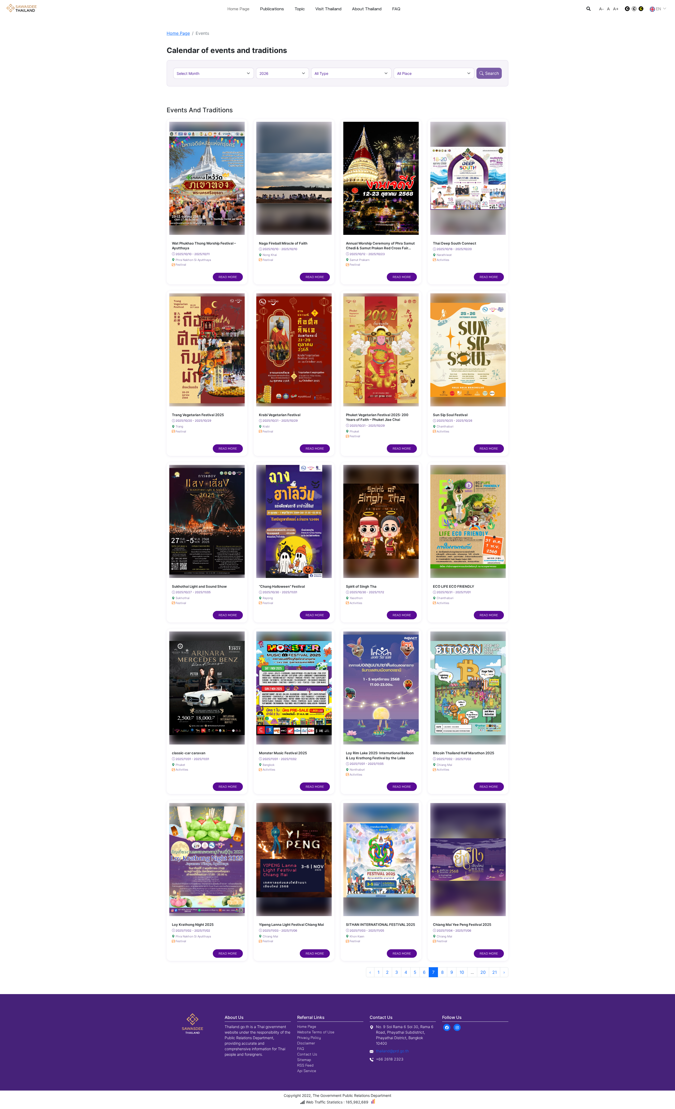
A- (601, 8)
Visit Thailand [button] (328, 8)
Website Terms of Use (315, 1032)
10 (462, 972)
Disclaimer (306, 1043)
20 (483, 972)
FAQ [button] (396, 8)
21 (494, 972)
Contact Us (307, 1054)
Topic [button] (300, 8)
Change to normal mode (634, 8)
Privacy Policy (309, 1037)
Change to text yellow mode (643, 8)
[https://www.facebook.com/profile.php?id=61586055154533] (446, 1027)
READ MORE (228, 277)
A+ (616, 8)
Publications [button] (272, 8)
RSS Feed (305, 1065)
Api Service (306, 1070)
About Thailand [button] (367, 8)
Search (492, 73)
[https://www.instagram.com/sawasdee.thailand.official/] (457, 1027)
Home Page (238, 8)
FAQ (300, 1048)
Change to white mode (626, 8)
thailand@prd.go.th (392, 1051)
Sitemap (304, 1059)
